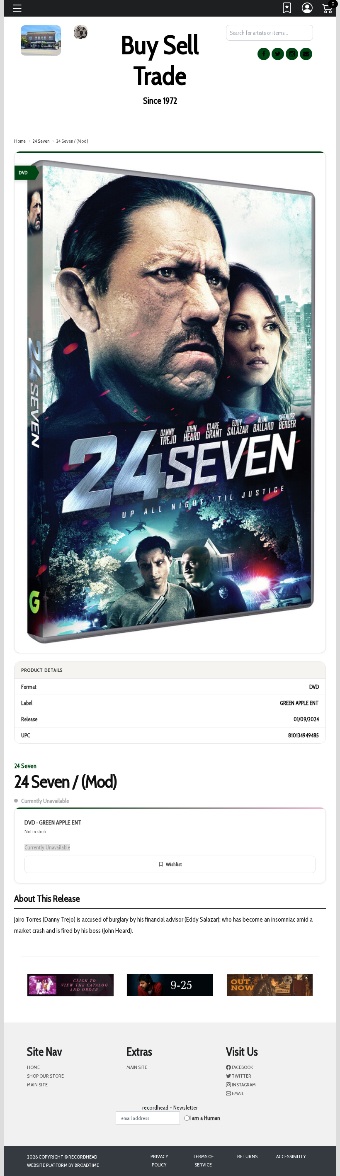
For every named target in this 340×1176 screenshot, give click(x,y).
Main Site (37, 1084)
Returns (247, 1156)
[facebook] (264, 54)
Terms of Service (203, 1160)
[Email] (306, 54)
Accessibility (291, 1156)
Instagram (243, 1084)
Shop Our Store (45, 1076)
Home (20, 141)
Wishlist (174, 864)
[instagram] (292, 54)
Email (237, 1093)
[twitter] (278, 54)
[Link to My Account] (307, 10)
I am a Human (204, 1118)
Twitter (241, 1076)
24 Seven (40, 141)
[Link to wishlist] (287, 10)
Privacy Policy (159, 1160)
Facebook (242, 1067)
